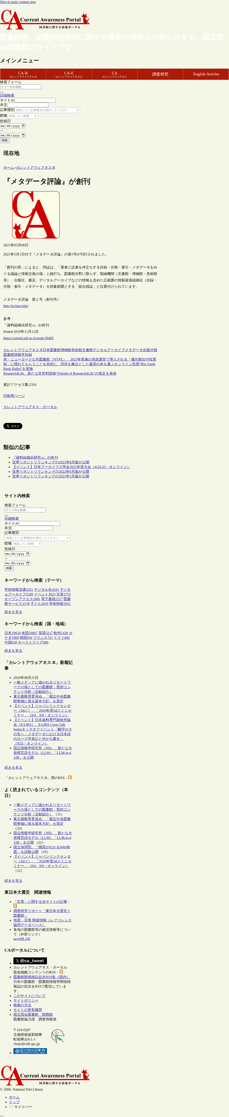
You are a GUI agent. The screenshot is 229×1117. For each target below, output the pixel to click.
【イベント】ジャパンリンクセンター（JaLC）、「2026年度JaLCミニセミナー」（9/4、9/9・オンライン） (42, 710)
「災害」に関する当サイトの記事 (40, 902)
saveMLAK (21, 939)
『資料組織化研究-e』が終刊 (35, 457)
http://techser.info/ (15, 306)
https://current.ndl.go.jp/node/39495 (28, 338)
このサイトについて (29, 996)
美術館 (76, 350)
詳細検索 (7, 95)
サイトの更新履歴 (27, 1010)
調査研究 (160, 74)
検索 (5, 140)
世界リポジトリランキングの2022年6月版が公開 (50, 471)
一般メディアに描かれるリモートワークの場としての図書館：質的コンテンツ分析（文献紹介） (42, 687)
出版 (146, 350)
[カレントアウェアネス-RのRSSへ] (70, 778)
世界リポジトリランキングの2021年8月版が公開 (50, 462)
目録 (28, 355)
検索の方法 (22, 1005)
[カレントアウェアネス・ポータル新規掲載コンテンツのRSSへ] (61, 972)
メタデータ (134, 350)
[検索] (2, 92)
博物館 (66, 350)
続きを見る (13, 612)
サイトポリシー (25, 1000)
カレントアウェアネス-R (23, 350)
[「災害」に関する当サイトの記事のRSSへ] (15, 906)
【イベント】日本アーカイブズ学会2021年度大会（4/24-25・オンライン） (71, 467)
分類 (153, 350)
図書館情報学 (14, 355)
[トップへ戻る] (2, 1116)
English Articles (206, 74)
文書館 (87, 350)
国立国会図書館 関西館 (33, 1014)
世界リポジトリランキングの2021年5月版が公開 (50, 476)
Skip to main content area (18, 2)
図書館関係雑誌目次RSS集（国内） (41, 977)
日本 (46, 350)
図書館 (55, 350)
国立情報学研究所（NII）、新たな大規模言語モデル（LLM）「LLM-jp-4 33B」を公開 (42, 752)
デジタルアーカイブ (109, 350)
